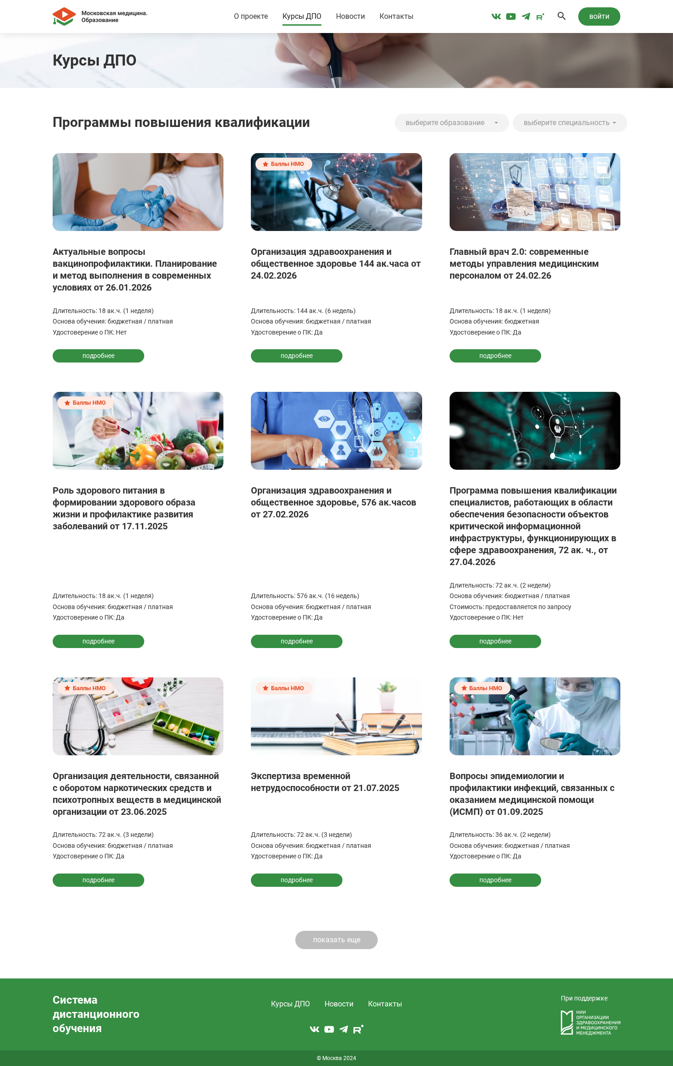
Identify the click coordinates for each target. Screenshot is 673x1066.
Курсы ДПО (301, 16)
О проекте (251, 16)
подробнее (98, 355)
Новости (350, 16)
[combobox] (452, 123)
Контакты (396, 16)
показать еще (336, 939)
